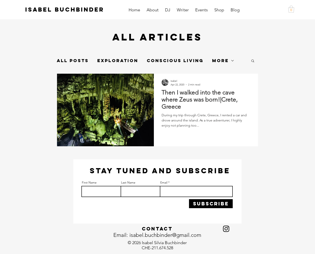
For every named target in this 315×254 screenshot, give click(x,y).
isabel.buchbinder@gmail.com (165, 235)
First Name (89, 182)
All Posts (73, 60)
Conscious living (175, 60)
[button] (291, 9)
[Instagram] (226, 228)
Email (163, 182)
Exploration (117, 60)
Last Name (128, 182)
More (220, 60)
